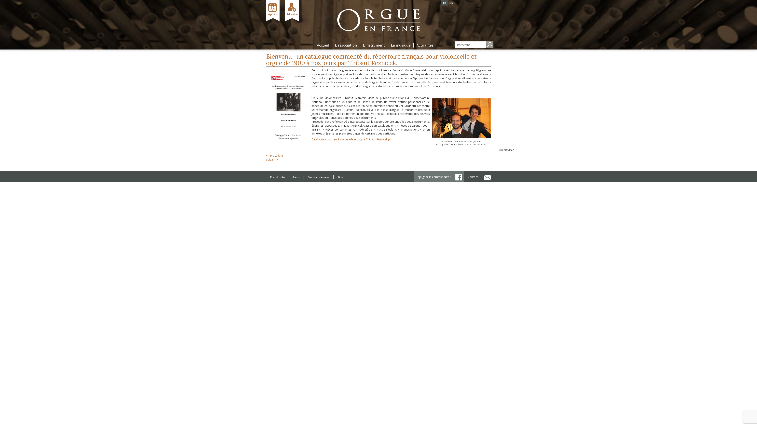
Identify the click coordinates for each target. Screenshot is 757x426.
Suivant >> (272, 159)
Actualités (425, 45)
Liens (296, 177)
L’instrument (374, 45)
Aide (340, 177)
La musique (400, 45)
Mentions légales (318, 177)
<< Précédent (274, 155)
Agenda (273, 10)
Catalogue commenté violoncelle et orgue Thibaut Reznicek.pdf (351, 139)
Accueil (323, 45)
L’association (346, 45)
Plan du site (277, 177)
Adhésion (292, 10)
